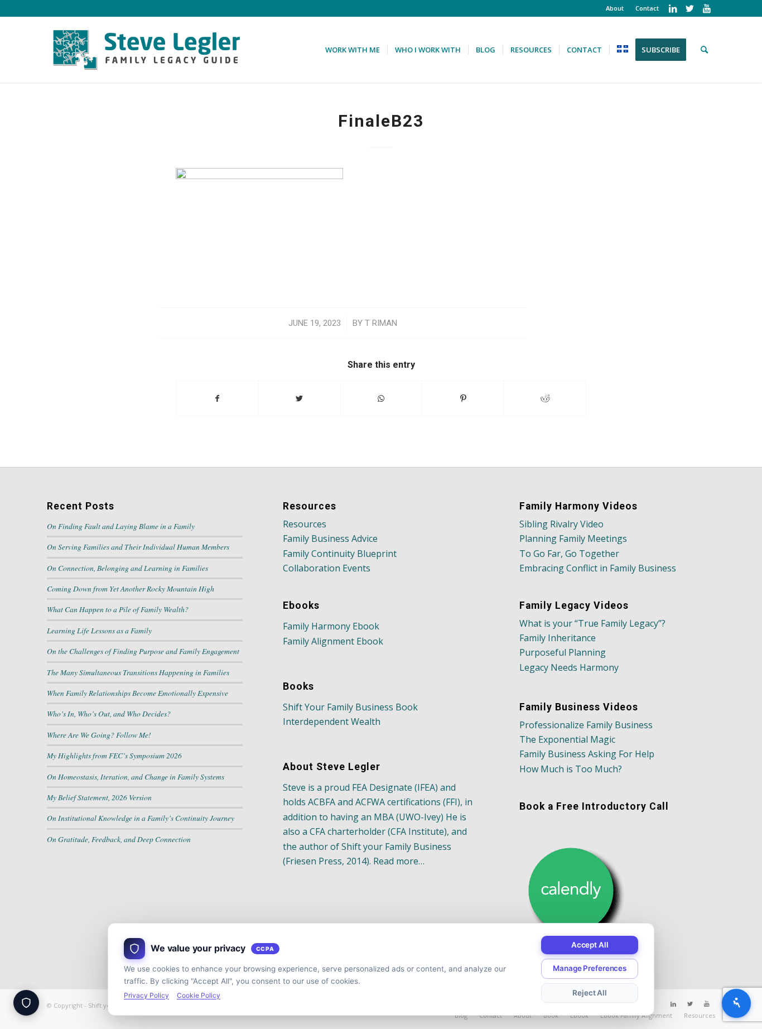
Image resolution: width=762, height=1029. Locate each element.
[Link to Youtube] (706, 8)
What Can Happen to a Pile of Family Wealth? (118, 609)
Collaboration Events (326, 568)
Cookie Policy (198, 995)
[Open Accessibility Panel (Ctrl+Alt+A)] (736, 1003)
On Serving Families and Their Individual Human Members (138, 546)
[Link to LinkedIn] (673, 8)
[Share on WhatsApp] (381, 398)
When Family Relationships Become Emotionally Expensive (137, 692)
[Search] (704, 50)
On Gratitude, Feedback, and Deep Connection (119, 839)
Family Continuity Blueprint (340, 553)
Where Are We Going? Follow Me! (99, 734)
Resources (304, 524)
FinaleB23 (381, 121)
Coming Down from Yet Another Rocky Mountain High (130, 588)
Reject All (589, 992)
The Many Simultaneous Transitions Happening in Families (138, 672)
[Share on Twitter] (299, 398)
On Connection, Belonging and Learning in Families (127, 567)
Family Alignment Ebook (333, 641)
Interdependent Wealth (331, 721)
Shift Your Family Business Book (350, 707)
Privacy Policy (146, 995)
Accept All (590, 944)
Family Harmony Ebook (331, 626)
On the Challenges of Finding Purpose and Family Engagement (143, 651)
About (615, 8)
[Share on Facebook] (217, 398)
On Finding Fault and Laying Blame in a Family (121, 526)
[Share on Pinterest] (463, 398)
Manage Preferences (589, 968)
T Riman (381, 323)
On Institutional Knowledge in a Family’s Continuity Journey (140, 817)
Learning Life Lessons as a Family (99, 630)
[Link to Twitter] (690, 8)
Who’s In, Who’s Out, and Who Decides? (109, 713)
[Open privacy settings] (26, 1003)
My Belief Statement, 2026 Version (99, 797)
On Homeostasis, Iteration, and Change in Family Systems (135, 776)
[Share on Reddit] (545, 398)
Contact (647, 8)
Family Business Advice (330, 538)
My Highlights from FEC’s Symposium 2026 (114, 755)
